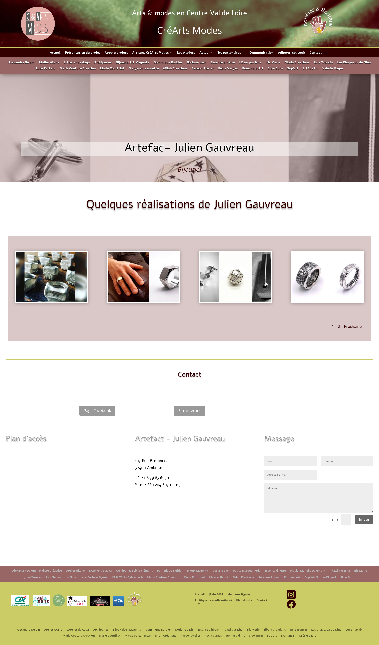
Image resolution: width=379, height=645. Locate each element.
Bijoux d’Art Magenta (132, 63)
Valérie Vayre (332, 69)
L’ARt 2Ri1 (310, 69)
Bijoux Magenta (197, 570)
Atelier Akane (49, 63)
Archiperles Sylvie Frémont (134, 570)
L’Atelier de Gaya (77, 63)
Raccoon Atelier (269, 577)
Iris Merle (273, 63)
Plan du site (244, 600)
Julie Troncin (323, 63)
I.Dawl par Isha (250, 63)
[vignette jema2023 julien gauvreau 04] (235, 302)
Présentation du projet (82, 53)
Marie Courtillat (112, 69)
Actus (203, 53)
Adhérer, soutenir (291, 53)
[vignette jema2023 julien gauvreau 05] (51, 302)
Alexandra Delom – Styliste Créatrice (37, 570)
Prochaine (353, 326)
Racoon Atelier (203, 69)
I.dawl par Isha (340, 570)
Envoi (364, 519)
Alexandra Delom (21, 63)
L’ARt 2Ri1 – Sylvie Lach (127, 577)
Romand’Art (292, 577)
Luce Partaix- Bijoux (93, 577)
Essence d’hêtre (223, 63)
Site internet (189, 410)
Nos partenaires (229, 53)
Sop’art (292, 69)
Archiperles (103, 63)
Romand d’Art (252, 69)
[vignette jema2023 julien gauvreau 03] (327, 302)
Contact (316, 53)
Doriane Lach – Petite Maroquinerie (236, 570)
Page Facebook (97, 410)
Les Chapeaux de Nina (354, 63)
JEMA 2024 (216, 594)
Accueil (55, 53)
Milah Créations (175, 69)
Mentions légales (238, 594)
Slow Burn (275, 69)
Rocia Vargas (228, 69)
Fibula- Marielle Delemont (307, 570)
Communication (261, 53)
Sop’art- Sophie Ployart (320, 577)
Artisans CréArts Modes (150, 53)
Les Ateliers (186, 53)
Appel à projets (116, 53)
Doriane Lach (196, 63)
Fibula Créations (296, 63)
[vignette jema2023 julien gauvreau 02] (143, 302)
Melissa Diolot (218, 577)
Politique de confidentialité (213, 600)
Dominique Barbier (168, 63)
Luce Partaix (45, 69)
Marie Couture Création (78, 69)
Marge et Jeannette (144, 69)
